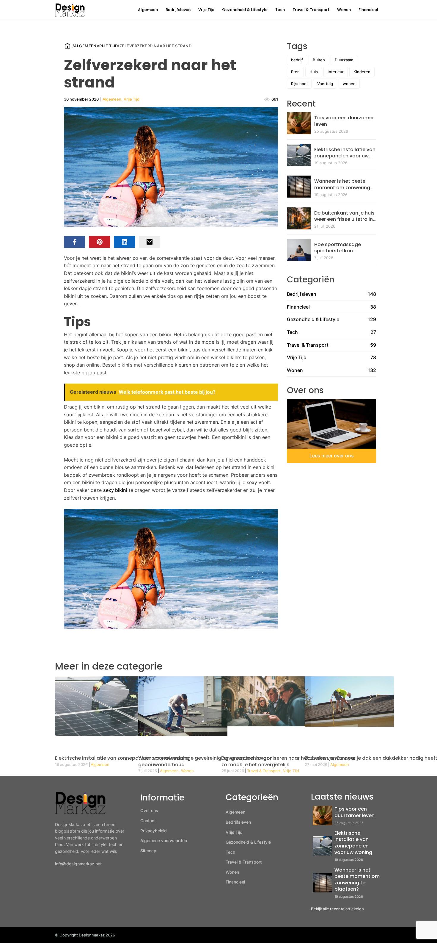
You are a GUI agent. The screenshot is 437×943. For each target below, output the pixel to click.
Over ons (149, 810)
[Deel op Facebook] (74, 242)
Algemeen (148, 9)
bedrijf (297, 59)
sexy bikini (115, 490)
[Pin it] (99, 242)
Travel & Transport (311, 9)
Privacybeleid (153, 830)
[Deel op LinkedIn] (124, 242)
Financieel (368, 9)
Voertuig (325, 83)
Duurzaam (344, 59)
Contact (148, 820)
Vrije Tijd (206, 9)
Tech (280, 9)
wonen (349, 83)
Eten (295, 71)
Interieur (336, 71)
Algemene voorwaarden (163, 840)
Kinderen (361, 71)
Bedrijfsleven (178, 9)
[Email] (149, 242)
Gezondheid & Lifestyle (245, 9)
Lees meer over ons (331, 456)
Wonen (344, 9)
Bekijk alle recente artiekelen (337, 908)
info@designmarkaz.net (78, 863)
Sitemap (148, 850)
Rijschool (299, 83)
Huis (313, 71)
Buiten (319, 59)
